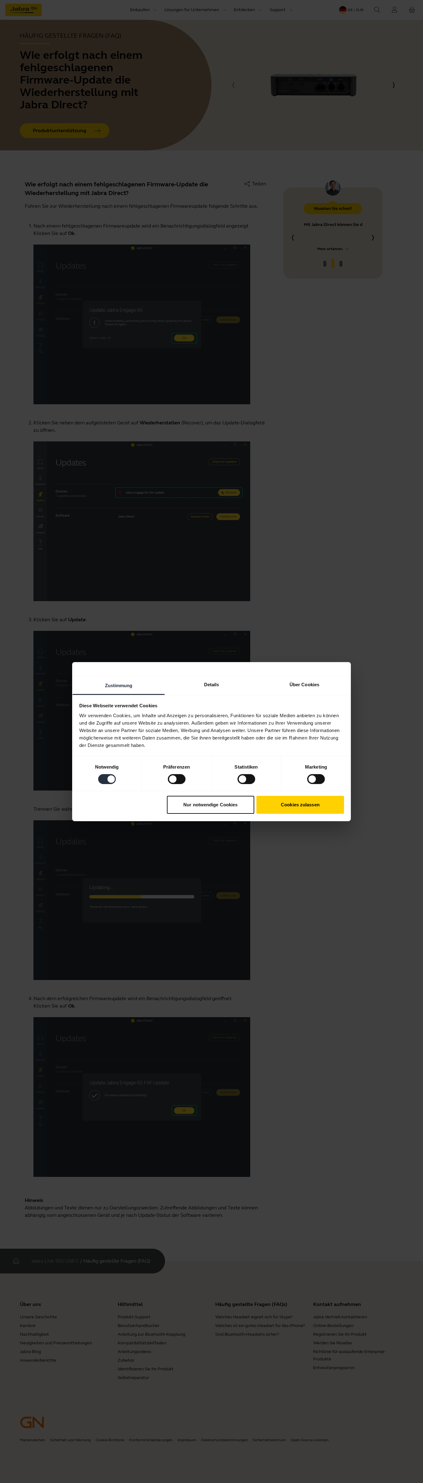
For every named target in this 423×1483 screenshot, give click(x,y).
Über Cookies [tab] (304, 684)
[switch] (176, 779)
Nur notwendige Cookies (210, 804)
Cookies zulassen (300, 804)
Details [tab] (211, 684)
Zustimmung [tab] (119, 685)
